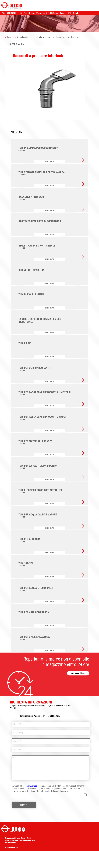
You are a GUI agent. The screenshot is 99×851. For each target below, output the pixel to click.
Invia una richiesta (78, 673)
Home (9, 37)
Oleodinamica (22, 37)
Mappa (62, 13)
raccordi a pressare (42, 37)
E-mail (75, 13)
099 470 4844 (11, 13)
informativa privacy (33, 786)
